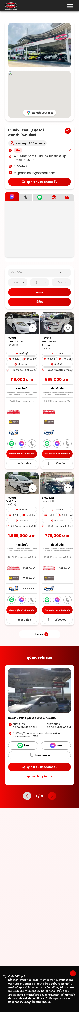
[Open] (61, 273)
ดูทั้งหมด (37, 634)
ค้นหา (39, 292)
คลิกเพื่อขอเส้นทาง (42, 112)
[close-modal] (73, 973)
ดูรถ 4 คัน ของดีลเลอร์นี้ (42, 182)
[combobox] (34, 272)
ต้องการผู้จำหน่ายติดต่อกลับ (21, 453)
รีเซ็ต (39, 302)
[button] (42, 150)
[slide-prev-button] (27, 796)
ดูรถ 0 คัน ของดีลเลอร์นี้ (42, 767)
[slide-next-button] (52, 796)
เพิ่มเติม (47, 1002)
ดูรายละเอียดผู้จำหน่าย (39, 776)
